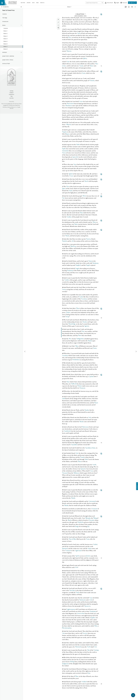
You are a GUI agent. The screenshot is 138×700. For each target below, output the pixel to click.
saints (89, 548)
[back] (2, 7)
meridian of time (90, 448)
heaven (89, 239)
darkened (82, 600)
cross (87, 539)
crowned (68, 551)
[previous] (25, 351)
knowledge (72, 324)
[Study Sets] (125, 6)
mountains (65, 151)
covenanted (92, 501)
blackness (69, 106)
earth (94, 465)
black (67, 236)
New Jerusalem (66, 628)
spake (64, 149)
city (64, 633)
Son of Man (72, 539)
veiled (95, 544)
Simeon (69, 51)
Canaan (92, 80)
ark (90, 417)
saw (68, 62)
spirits (77, 556)
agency (87, 326)
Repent (69, 124)
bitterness (85, 427)
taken (76, 224)
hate (80, 335)
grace (68, 134)
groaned (65, 548)
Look (81, 66)
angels (88, 265)
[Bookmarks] (128, 6)
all (73, 241)
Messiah (88, 518)
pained (83, 469)
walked (84, 682)
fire (70, 339)
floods (90, 341)
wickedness (76, 360)
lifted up (73, 246)
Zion (81, 213)
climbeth (80, 522)
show (91, 66)
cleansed (65, 473)
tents (83, 73)
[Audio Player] (133, 695)
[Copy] (58, 25)
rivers (64, 153)
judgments (66, 664)
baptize (65, 132)
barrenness (70, 104)
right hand (78, 551)
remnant (94, 509)
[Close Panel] (21, 7)
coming (96, 650)
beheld (65, 241)
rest (92, 471)
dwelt (86, 181)
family (87, 410)
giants (71, 174)
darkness (95, 263)
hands (85, 322)
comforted (67, 431)
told (64, 398)
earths (81, 297)
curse (81, 101)
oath (77, 592)
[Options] (135, 6)
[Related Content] (132, 6)
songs (77, 526)
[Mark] (58, 22)
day (89, 650)
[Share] (58, 27)
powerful (75, 157)
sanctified (74, 445)
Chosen (80, 386)
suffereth (74, 384)
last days (72, 590)
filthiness (76, 473)
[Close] (58, 19)
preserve (87, 606)
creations (84, 299)
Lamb (82, 457)
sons (79, 33)
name (95, 348)
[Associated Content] (101, 14)
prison (92, 376)
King (95, 518)
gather (93, 618)
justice (68, 312)
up (75, 164)
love (83, 331)
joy (88, 526)
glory (85, 58)
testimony (70, 270)
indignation (80, 339)
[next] (136, 351)
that (68, 382)
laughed (78, 265)
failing (72, 662)
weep (64, 289)
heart (96, 403)
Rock (69, 520)
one (64, 198)
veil (91, 600)
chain (90, 261)
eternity (91, 520)
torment (82, 388)
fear (70, 37)
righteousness (71, 609)
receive (85, 633)
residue (69, 217)
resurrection (80, 613)
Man (77, 346)
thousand (78, 647)
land (70, 191)
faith (78, 144)
